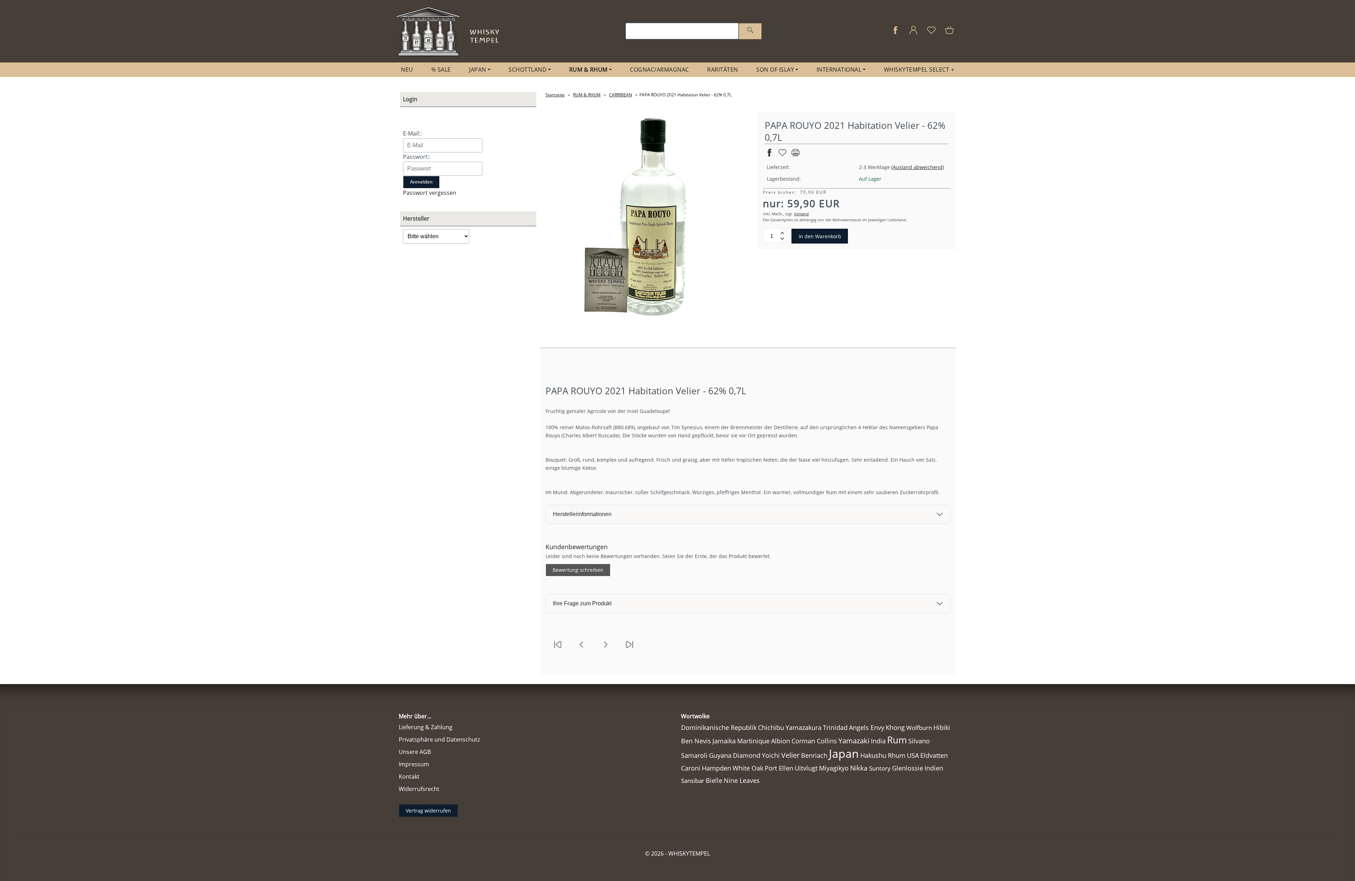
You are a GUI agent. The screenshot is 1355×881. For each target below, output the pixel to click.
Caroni (690, 768)
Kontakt (409, 776)
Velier (790, 755)
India (878, 741)
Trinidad (835, 727)
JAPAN (477, 69)
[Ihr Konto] (913, 33)
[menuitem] (407, 69)
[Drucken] (795, 155)
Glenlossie (907, 768)
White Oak (748, 768)
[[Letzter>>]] (629, 649)
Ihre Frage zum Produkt (582, 603)
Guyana (720, 755)
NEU (407, 69)
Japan (844, 753)
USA (913, 755)
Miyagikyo (834, 768)
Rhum (896, 755)
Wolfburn (919, 728)
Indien (934, 768)
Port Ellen (779, 768)
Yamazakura (803, 727)
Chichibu (771, 727)
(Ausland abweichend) (917, 167)
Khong (895, 727)
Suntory (880, 768)
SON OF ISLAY (775, 69)
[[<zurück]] (581, 649)
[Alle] (750, 31)
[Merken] (782, 155)
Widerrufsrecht (419, 789)
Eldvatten (934, 755)
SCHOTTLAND (527, 69)
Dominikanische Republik (719, 727)
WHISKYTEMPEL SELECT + (919, 69)
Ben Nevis (696, 741)
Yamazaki (853, 740)
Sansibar (692, 781)
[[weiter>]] (605, 649)
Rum (897, 739)
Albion (780, 741)
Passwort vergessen (429, 193)
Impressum (414, 764)
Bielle (714, 780)
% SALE (441, 69)
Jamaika (724, 741)
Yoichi (771, 755)
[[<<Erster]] (557, 649)
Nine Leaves (742, 780)
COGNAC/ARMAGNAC (659, 69)
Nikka (859, 768)
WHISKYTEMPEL (689, 853)
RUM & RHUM (588, 69)
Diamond (746, 755)
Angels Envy (866, 727)
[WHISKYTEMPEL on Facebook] (895, 33)
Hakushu (873, 755)
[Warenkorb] (950, 33)
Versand (801, 213)
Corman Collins (814, 741)
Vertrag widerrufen (428, 810)
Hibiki (941, 727)
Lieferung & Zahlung (425, 727)
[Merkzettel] (931, 33)
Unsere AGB (415, 752)
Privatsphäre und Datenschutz (439, 739)
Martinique (753, 741)
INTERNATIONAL (839, 69)
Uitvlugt (806, 768)
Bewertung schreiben (578, 570)
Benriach (814, 755)
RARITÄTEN (722, 69)
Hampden (716, 768)
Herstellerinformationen (582, 514)
